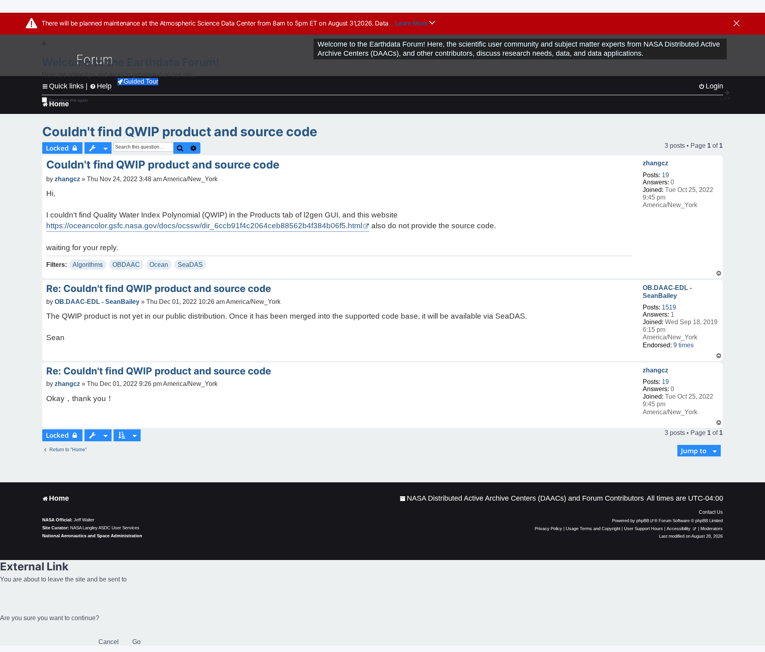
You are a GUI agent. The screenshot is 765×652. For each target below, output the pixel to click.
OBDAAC (126, 264)
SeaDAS (190, 264)
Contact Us (711, 512)
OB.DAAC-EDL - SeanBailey (667, 291)
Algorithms (88, 264)
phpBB (642, 520)
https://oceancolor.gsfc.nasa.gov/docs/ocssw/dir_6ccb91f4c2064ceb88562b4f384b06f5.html (204, 225)
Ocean (158, 264)
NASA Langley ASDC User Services (104, 527)
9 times (683, 345)
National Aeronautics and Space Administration (92, 535)
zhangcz (655, 163)
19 (665, 175)
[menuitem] (522, 498)
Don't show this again (68, 100)
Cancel (108, 641)
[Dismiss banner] (737, 24)
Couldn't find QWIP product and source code (179, 131)
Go (136, 641)
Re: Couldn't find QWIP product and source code (158, 288)
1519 (669, 307)
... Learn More (409, 23)
